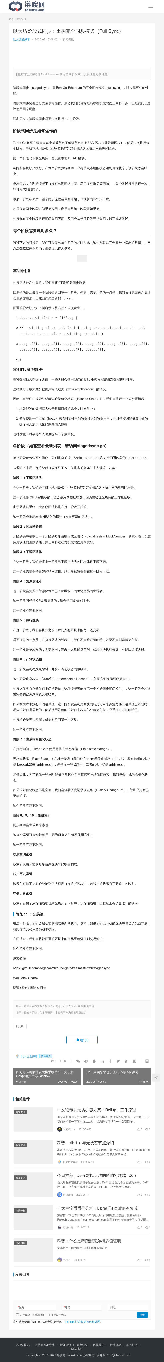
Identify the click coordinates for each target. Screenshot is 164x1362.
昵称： (22, 1307)
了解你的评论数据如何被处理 (82, 1322)
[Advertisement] (49, 55)
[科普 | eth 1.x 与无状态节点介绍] (33, 1152)
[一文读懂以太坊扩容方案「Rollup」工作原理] (33, 1119)
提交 (142, 1315)
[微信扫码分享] (78, 1061)
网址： (114, 1307)
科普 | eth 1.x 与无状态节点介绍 (85, 1142)
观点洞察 (20, 1243)
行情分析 (20, 1210)
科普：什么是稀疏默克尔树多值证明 (89, 1240)
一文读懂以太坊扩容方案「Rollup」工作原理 (96, 1110)
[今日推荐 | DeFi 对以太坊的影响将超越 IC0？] (33, 1184)
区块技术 (98, 1344)
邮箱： (68, 1307)
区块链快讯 (23, 1344)
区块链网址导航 (45, 1344)
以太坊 (19, 1026)
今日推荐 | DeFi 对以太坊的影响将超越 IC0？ (97, 1175)
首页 (11, 18)
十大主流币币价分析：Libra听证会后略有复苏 (97, 1208)
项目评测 (132, 1344)
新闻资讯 (68, 39)
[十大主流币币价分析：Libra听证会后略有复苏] (33, 1217)
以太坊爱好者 (21, 39)
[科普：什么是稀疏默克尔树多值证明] (33, 1250)
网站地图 (76, 1348)
